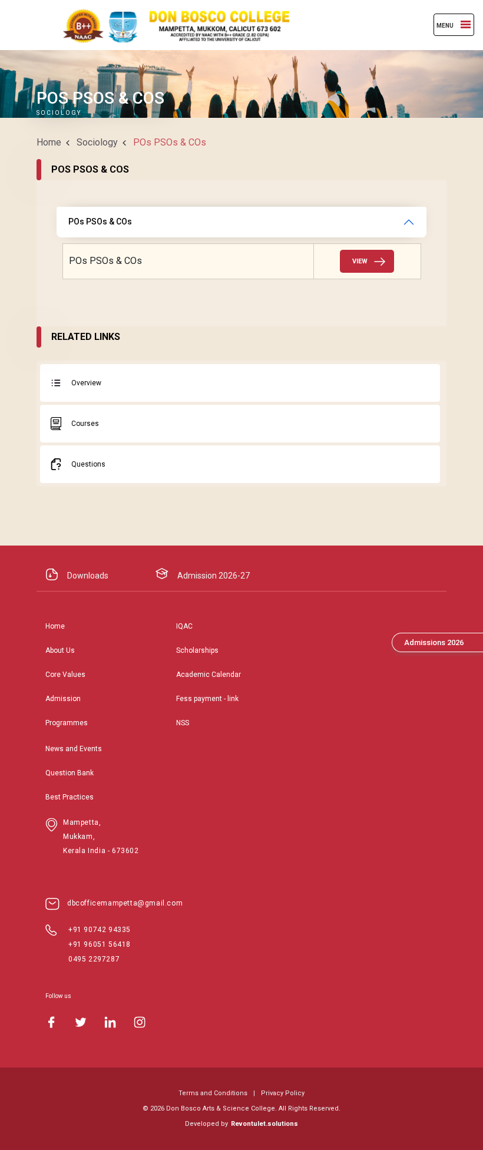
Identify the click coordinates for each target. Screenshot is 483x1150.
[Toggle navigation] (466, 24)
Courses (85, 423)
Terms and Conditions (212, 1093)
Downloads (87, 575)
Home (49, 142)
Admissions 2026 (434, 642)
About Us (60, 650)
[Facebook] (51, 1022)
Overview (86, 383)
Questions (88, 464)
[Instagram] (139, 1022)
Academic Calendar (208, 674)
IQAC (184, 626)
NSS (182, 723)
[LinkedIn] (110, 1022)
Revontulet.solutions (264, 1124)
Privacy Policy (283, 1093)
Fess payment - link (207, 699)
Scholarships (197, 650)
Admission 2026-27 (213, 575)
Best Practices (69, 797)
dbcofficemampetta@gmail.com (125, 903)
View (360, 261)
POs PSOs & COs (100, 221)
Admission (63, 699)
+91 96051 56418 (99, 944)
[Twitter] (81, 1022)
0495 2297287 (94, 959)
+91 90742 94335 (99, 930)
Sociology (97, 142)
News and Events (73, 749)
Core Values (65, 674)
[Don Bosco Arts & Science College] (166, 25)
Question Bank (69, 773)
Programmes (66, 723)
